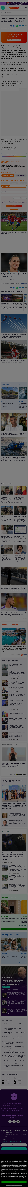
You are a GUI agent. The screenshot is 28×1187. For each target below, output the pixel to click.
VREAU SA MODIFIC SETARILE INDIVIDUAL (14, 1185)
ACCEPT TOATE (14, 1182)
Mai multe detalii (15, 1162)
